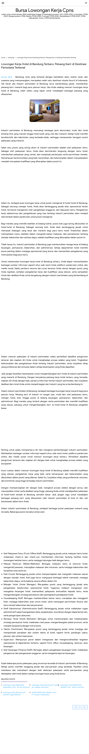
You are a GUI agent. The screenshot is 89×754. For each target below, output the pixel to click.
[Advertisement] (44, 38)
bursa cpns (6, 77)
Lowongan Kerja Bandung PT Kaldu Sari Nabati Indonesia (45, 686)
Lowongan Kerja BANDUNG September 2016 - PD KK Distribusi (16, 686)
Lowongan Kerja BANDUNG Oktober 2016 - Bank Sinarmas (72, 686)
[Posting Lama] (84, 707)
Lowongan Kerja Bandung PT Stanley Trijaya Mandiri (14, 693)
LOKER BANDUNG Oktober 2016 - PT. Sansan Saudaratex (44, 693)
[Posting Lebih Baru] (76, 707)
